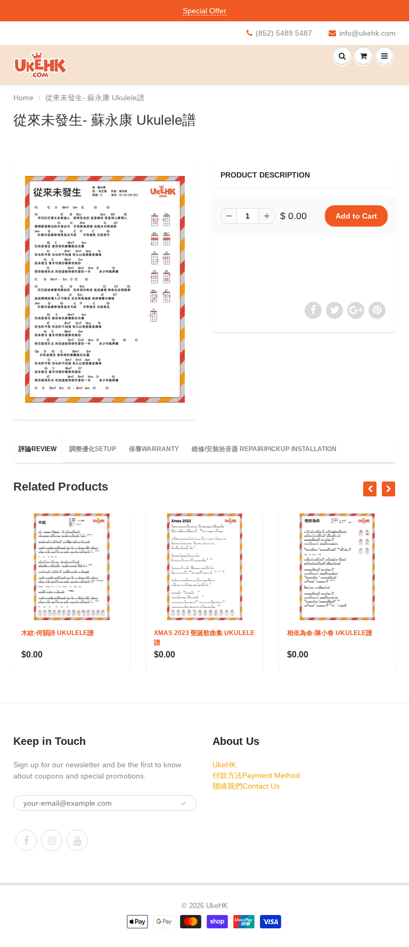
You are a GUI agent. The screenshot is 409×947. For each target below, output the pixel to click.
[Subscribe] (183, 803)
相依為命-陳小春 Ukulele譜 (265, 633)
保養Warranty (154, 449)
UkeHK (224, 764)
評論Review (37, 449)
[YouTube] (77, 840)
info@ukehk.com (367, 33)
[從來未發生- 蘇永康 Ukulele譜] (105, 289)
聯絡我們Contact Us (246, 786)
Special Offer (204, 10)
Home (23, 97)
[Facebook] (26, 840)
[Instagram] (51, 840)
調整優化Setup (92, 449)
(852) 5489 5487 (284, 33)
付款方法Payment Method (256, 775)
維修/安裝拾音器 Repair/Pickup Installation (264, 449)
